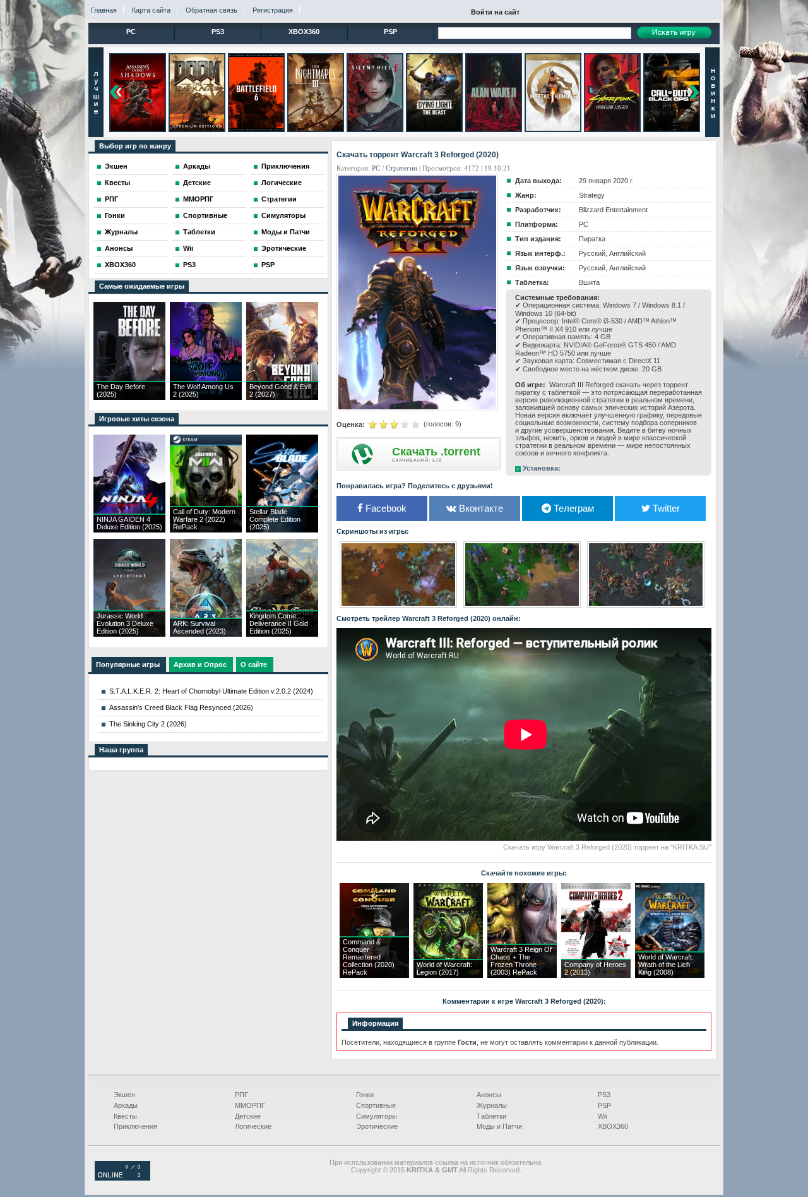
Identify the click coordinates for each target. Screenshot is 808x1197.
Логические (281, 182)
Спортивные (205, 215)
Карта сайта (151, 10)
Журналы (121, 232)
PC (131, 31)
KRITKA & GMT (432, 1170)
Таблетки (199, 232)
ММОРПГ (198, 199)
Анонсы (119, 248)
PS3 (217, 31)
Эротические (283, 248)
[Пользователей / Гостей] (122, 1178)
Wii (188, 248)
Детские (197, 182)
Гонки (115, 215)
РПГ (111, 199)
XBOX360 (303, 31)
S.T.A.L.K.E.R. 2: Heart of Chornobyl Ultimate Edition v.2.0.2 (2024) (211, 691)
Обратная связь (211, 10)
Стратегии (279, 199)
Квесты (117, 182)
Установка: (542, 468)
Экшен (116, 166)
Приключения (285, 166)
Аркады (196, 166)
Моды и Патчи (285, 232)
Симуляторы (283, 215)
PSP (390, 31)
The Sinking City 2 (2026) (148, 724)
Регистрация (272, 10)
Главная (104, 10)
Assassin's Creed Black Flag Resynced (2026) (181, 707)
